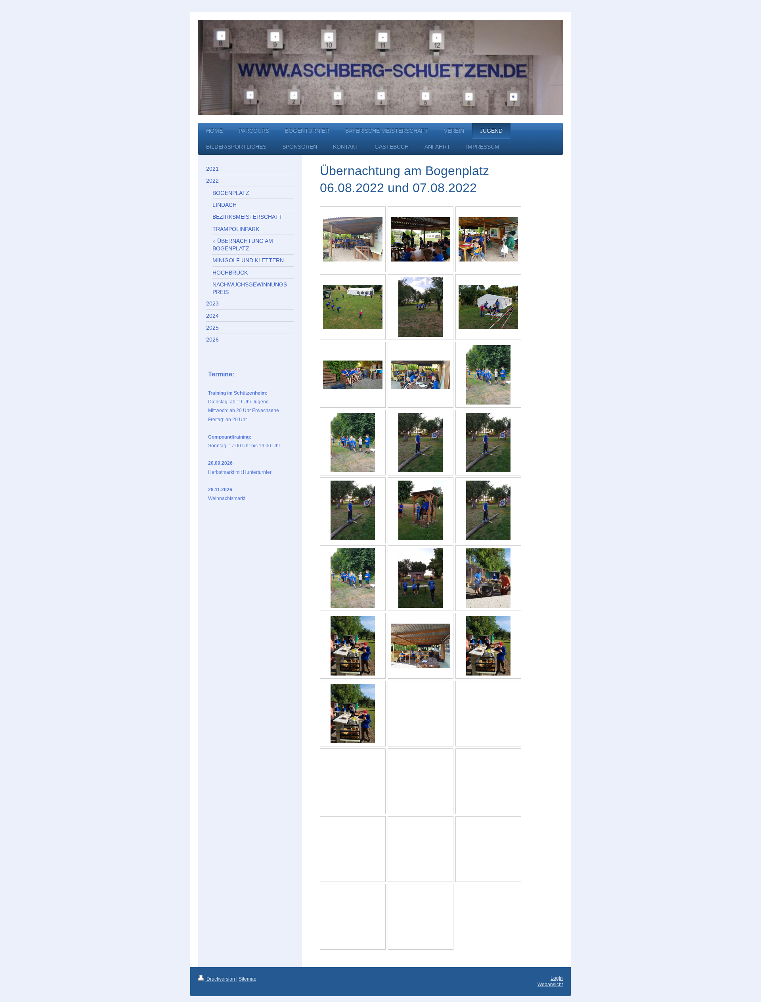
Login (557, 978)
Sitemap (247, 979)
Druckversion (220, 979)
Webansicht (550, 984)
